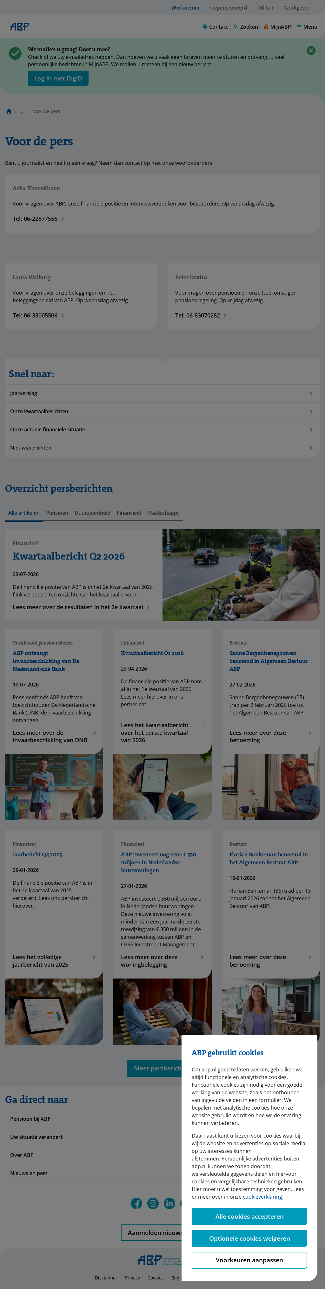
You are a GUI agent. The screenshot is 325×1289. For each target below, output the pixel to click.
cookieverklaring (262, 1196)
